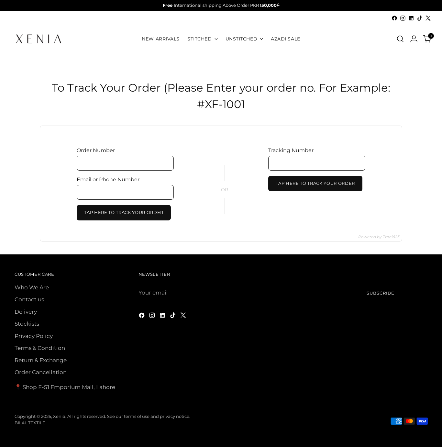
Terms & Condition (40, 348)
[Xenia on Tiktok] (420, 18)
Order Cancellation (41, 372)
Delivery (26, 311)
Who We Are (32, 287)
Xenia (59, 416)
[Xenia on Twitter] (428, 18)
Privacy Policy (34, 336)
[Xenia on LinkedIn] (411, 18)
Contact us (29, 299)
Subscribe (380, 293)
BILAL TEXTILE (30, 422)
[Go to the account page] (413, 38)
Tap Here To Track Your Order (123, 212)
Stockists (27, 323)
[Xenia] (38, 39)
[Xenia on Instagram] (403, 18)
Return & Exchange (41, 360)
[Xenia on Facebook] (394, 18)
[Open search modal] (400, 38)
